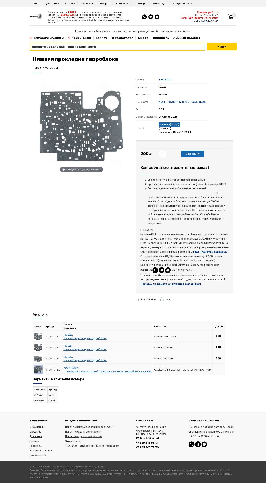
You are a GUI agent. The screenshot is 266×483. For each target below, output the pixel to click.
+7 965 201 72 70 (147, 447)
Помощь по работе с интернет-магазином (170, 284)
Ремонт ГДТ (159, 3)
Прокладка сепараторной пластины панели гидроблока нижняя (107, 371)
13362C (68, 356)
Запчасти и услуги (49, 38)
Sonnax (101, 38)
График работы (208, 12)
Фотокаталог (122, 38)
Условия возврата (41, 450)
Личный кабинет (186, 38)
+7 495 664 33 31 (205, 21)
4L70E (185, 102)
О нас (36, 3)
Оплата (70, 3)
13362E (68, 334)
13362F (68, 345)
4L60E (202, 102)
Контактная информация (151, 427)
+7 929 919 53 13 (147, 442)
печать (169, 299)
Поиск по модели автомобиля (83, 431)
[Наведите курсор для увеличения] (81, 124)
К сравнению (148, 299)
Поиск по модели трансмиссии (83, 436)
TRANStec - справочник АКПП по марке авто (92, 445)
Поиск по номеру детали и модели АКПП (89, 427)
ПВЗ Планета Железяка (210, 252)
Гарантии (87, 3)
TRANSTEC (165, 79)
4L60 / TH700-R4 (169, 102)
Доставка (52, 3)
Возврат (104, 3)
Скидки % (161, 38)
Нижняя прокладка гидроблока (85, 338)
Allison (143, 38)
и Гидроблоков (183, 3)
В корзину (193, 154)
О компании (37, 427)
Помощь (140, 3)
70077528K (70, 367)
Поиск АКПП (81, 38)
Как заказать (38, 455)
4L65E (193, 102)
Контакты (122, 3)
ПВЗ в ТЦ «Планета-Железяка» (199, 17)
